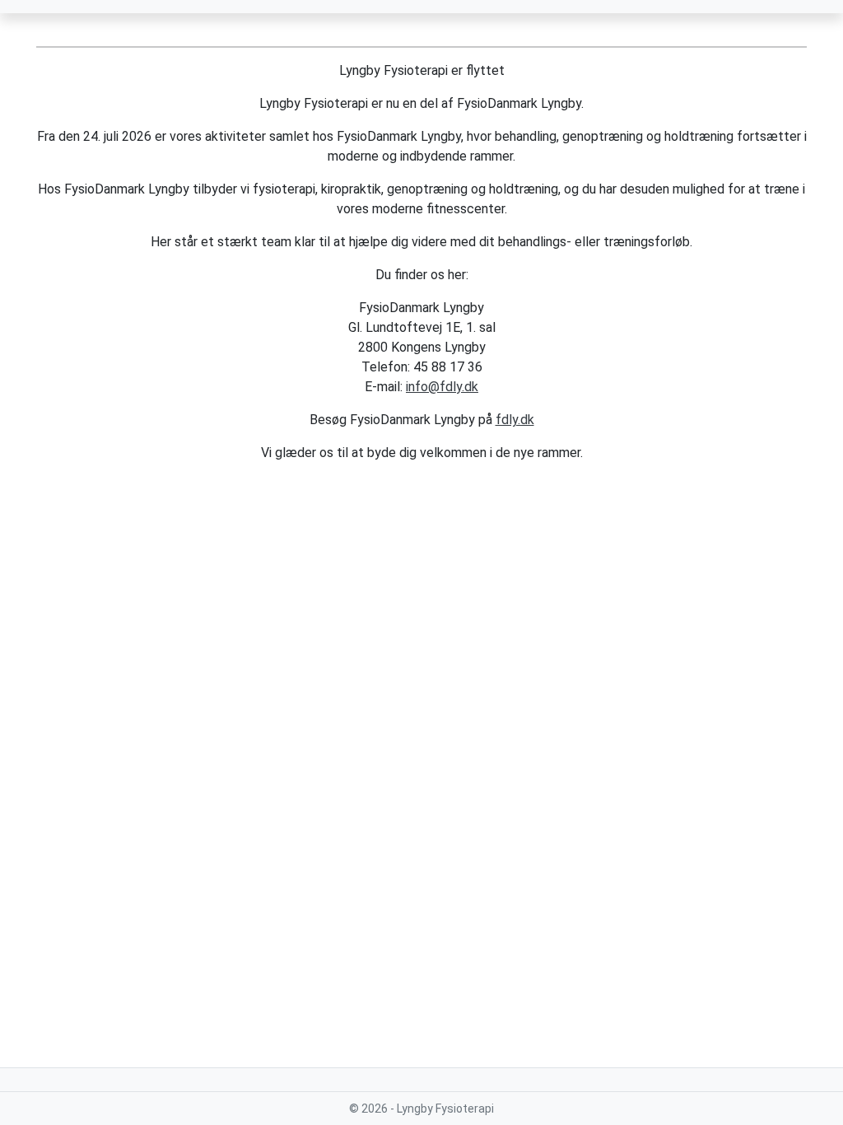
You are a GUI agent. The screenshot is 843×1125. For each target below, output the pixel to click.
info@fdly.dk (442, 386)
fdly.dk (515, 419)
